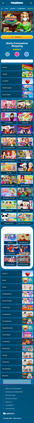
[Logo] (17, 3)
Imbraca (12, 8)
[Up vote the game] (26, 54)
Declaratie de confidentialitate (14, 392)
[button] (31, 3)
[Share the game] (7, 54)
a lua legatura (9, 405)
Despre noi (8, 402)
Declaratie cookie (10, 395)
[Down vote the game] (17, 54)
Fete (6, 8)
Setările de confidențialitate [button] (13, 388)
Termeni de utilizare (11, 398)
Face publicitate (10, 408)
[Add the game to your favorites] (30, 14)
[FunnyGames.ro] (2, 8)
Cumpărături (21, 8)
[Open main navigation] (3, 3)
